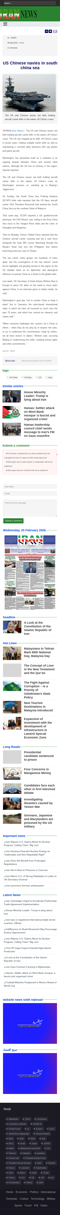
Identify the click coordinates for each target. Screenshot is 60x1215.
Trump (45, 1173)
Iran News (18, 130)
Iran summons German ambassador (24, 885)
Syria (11, 1173)
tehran (22, 1173)
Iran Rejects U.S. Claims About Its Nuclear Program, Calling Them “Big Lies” (27, 843)
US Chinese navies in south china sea (30, 65)
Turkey (11, 1178)
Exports (39, 1129)
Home (9, 1192)
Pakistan (12, 1153)
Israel (22, 1143)
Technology (37, 1198)
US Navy (28, 377)
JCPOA (47, 1143)
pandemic (41, 1153)
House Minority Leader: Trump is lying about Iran (36, 396)
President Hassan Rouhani (19, 1163)
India (22, 1139)
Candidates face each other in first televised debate (39, 789)
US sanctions (14, 1183)
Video (43, 1205)
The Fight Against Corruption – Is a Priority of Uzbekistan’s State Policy (37, 690)
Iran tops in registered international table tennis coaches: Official (29, 921)
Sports (18, 1205)
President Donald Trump (35, 1158)
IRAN (32, 1139)
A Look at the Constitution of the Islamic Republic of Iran (25, 959)
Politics (34, 1192)
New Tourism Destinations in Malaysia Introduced (38, 706)
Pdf (36, 1205)
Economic (22, 1192)
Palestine (26, 1153)
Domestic (12, 1198)
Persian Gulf (14, 1158)
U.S (23, 1178)
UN (42, 1178)
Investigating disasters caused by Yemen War (38, 803)
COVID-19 (37, 1124)
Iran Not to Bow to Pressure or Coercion (26, 870)
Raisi (39, 1163)
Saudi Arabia (41, 1168)
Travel (28, 1205)
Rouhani (51, 1163)
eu (28, 1129)
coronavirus (41, 1119)
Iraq (43, 1139)
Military (51, 1198)
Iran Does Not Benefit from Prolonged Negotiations (24, 862)
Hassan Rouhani (42, 1134)
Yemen (29, 1183)
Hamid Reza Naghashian (19, 1134)
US (40, 377)
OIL (48, 1148)
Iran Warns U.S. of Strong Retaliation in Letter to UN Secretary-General (30, 878)
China (27, 1119)
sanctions (25, 1168)
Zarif (41, 1183)
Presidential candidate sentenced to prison (39, 756)
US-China (13, 377)
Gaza (52, 1129)
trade (34, 1173)
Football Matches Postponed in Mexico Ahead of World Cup (30, 984)
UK (33, 1178)
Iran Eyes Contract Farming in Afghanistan (27, 967)
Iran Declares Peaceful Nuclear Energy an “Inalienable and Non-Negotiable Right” (27, 853)
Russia (11, 1168)
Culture (24, 1198)
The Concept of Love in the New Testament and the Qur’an (39, 669)
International (48, 1192)
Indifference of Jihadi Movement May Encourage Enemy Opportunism (30, 931)
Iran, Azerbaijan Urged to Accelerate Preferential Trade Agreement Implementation (30, 903)
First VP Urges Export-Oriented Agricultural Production (27, 950)
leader (11, 1148)
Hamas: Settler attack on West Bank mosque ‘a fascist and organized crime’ (29, 975)
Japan (34, 1143)
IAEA (11, 1139)
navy (50, 377)
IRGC (11, 1143)
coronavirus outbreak (17, 1124)
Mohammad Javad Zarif (30, 1148)
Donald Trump (14, 1129)
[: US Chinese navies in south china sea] (55, 31)
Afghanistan (13, 1119)
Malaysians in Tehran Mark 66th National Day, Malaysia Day (39, 652)
